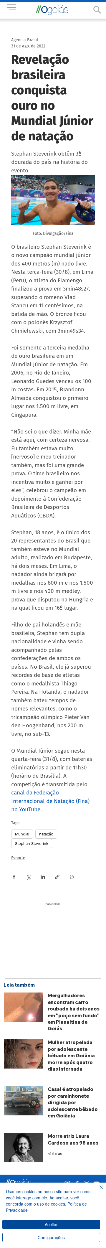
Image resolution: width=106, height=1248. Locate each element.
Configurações (51, 1237)
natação (46, 834)
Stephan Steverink (31, 843)
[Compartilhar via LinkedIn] (43, 877)
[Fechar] (98, 1191)
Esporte (18, 857)
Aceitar (51, 1224)
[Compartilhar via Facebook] (14, 877)
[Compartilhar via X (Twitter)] (28, 877)
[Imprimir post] (71, 877)
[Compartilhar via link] (57, 877)
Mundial (22, 834)
